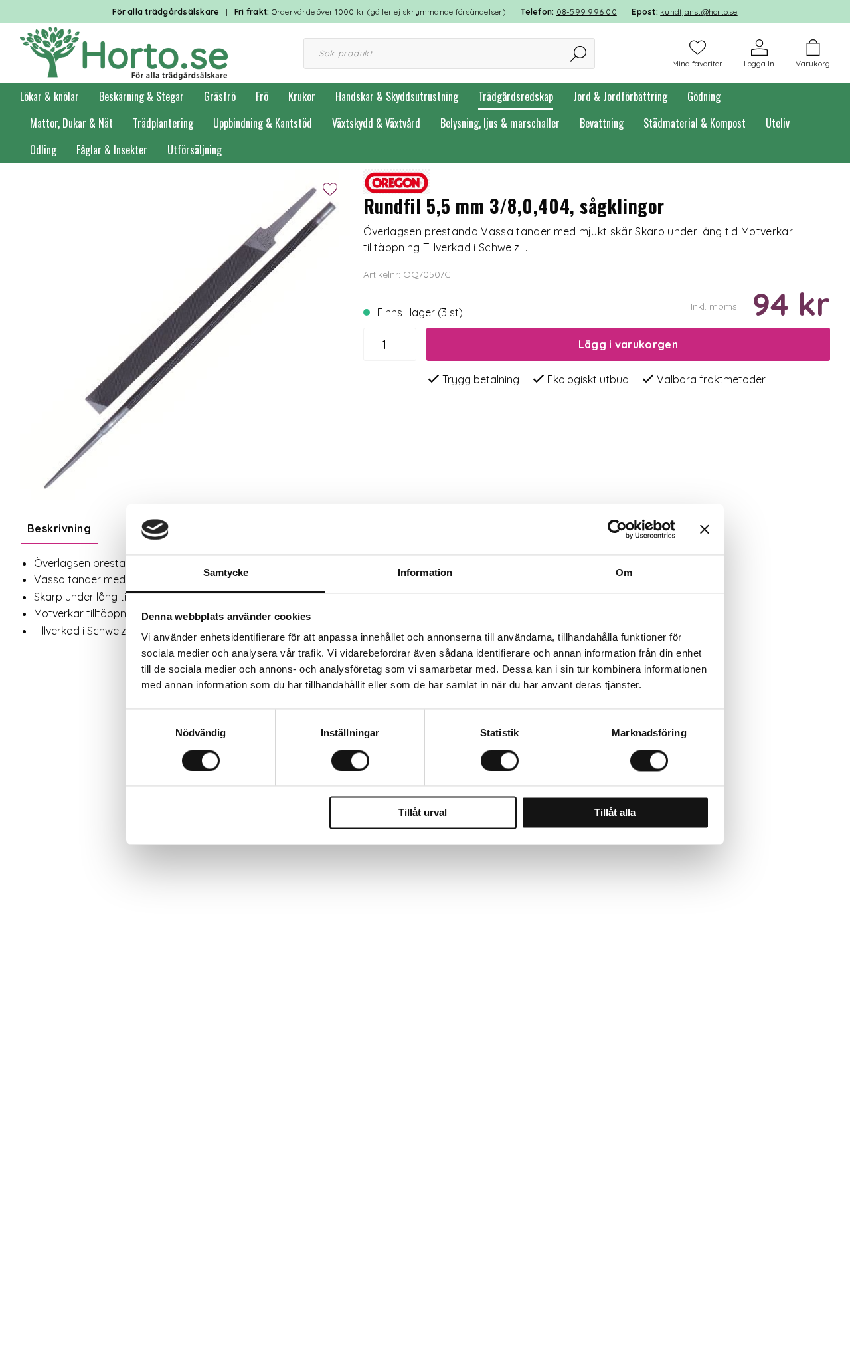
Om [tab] (624, 573)
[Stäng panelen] (704, 529)
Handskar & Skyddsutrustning (396, 96)
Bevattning (602, 123)
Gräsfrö (220, 96)
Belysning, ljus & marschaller (500, 123)
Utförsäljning (194, 149)
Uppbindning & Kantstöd (262, 123)
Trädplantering (163, 123)
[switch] (350, 761)
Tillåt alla (615, 813)
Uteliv (778, 123)
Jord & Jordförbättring (620, 96)
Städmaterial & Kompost (694, 123)
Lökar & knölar (49, 96)
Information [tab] (425, 573)
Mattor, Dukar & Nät (71, 123)
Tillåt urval (422, 813)
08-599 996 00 (586, 12)
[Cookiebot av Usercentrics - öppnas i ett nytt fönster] (617, 530)
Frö (262, 96)
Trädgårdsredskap (515, 96)
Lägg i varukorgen (628, 344)
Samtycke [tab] (226, 573)
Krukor (301, 96)
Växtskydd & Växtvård (376, 123)
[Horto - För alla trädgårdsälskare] (124, 51)
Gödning (704, 96)
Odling (43, 149)
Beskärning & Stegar (141, 96)
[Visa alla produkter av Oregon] (396, 180)
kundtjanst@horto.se (699, 12)
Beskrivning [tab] (59, 528)
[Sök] (579, 53)
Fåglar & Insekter (111, 149)
